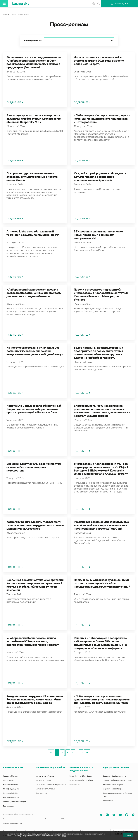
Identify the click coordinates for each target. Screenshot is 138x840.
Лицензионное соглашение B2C (54, 819)
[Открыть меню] (4, 3)
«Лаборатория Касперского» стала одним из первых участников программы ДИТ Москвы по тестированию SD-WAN (102, 699)
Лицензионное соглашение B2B (12, 823)
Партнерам (28, 831)
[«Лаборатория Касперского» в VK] (107, 814)
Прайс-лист (83, 831)
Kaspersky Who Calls (11, 797)
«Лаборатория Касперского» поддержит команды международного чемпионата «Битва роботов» (102, 119)
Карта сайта (66, 831)
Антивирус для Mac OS (45, 780)
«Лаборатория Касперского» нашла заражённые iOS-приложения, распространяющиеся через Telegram (32, 641)
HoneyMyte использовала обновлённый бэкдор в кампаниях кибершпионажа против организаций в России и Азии (33, 409)
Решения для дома (13, 767)
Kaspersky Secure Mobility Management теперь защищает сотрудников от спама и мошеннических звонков (35, 525)
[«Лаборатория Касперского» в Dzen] (113, 814)
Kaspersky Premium (10, 785)
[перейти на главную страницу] (21, 3)
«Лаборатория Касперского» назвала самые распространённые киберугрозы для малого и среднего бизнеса (33, 293)
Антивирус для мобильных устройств (50, 785)
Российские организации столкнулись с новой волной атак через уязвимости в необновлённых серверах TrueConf (101, 525)
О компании (19, 831)
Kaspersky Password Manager (14, 802)
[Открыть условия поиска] (98, 3)
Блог (35, 831)
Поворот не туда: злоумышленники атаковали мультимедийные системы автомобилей (32, 177)
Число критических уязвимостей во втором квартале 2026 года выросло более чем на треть (99, 61)
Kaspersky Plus (8, 780)
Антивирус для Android (45, 776)
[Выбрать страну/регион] (93, 3)
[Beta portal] (133, 814)
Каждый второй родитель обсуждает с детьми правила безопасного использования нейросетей (100, 177)
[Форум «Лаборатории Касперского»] (126, 814)
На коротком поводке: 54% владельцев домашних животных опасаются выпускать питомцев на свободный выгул (34, 351)
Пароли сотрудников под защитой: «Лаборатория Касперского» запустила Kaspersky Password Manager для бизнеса (101, 294)
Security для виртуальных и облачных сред (117, 794)
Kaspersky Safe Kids (10, 793)
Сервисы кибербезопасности (114, 776)
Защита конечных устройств (114, 785)
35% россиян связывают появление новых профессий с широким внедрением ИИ (98, 235)
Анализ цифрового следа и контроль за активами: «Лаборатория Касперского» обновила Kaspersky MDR (33, 119)
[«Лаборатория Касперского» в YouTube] (120, 814)
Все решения (8, 806)
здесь (64, 836)
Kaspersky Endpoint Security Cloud (83, 780)
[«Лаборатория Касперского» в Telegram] (100, 814)
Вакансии (75, 831)
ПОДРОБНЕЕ (13, 102)
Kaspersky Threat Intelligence (113, 789)
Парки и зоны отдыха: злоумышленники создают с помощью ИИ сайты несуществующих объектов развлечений (102, 583)
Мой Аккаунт (120, 4)
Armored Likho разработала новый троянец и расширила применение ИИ (32, 233)
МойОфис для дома (11, 789)
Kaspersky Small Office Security (81, 776)
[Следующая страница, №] (87, 752)
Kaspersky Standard (10, 776)
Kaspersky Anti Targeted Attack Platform (118, 780)
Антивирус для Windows (45, 789)
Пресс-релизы (56, 831)
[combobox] (79, 40)
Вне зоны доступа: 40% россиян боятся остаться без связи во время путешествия (33, 467)
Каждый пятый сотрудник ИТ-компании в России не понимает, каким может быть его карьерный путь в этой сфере (34, 699)
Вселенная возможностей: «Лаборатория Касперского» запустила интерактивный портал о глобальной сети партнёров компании (35, 585)
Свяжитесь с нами (8, 831)
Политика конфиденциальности (12, 819)
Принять (128, 835)
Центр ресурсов (45, 831)
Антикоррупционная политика (33, 819)
